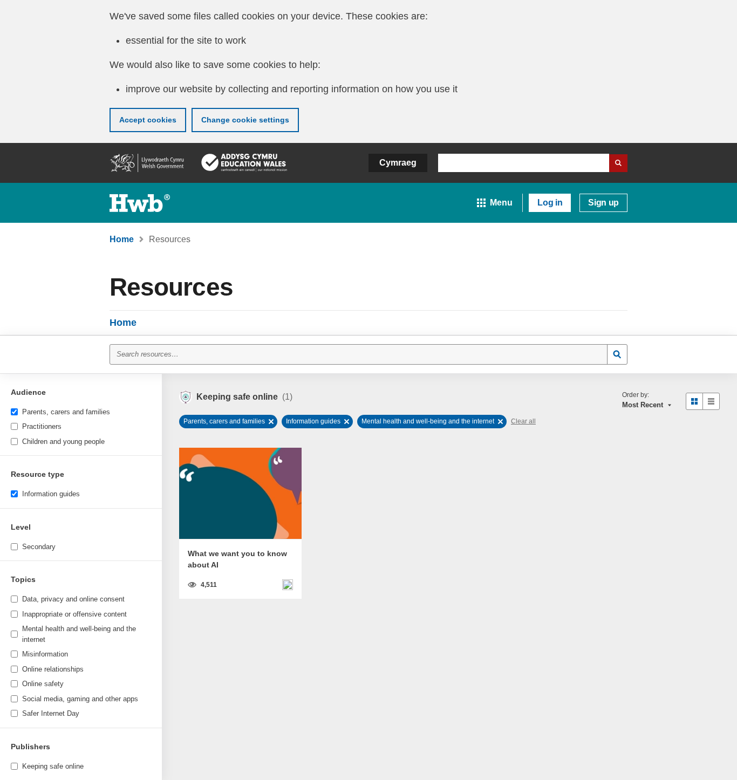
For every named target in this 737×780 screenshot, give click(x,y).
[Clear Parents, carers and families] (271, 422)
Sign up (603, 202)
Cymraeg (398, 162)
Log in (549, 202)
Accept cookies (147, 119)
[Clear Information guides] (347, 422)
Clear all (523, 421)
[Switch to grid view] (694, 401)
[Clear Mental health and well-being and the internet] (500, 422)
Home (123, 322)
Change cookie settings (245, 119)
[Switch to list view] (711, 401)
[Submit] (617, 354)
